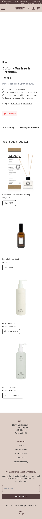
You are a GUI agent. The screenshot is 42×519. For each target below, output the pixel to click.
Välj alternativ (11, 331)
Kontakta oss (21, 453)
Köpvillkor (21, 457)
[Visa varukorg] (38, 8)
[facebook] (19, 514)
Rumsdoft (27, 103)
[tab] (8, 128)
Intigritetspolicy (21, 461)
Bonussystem (21, 449)
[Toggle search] (29, 8)
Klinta (5, 62)
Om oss (21, 445)
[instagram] (23, 514)
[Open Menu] (3, 8)
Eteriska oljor (16, 103)
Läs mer (9, 203)
